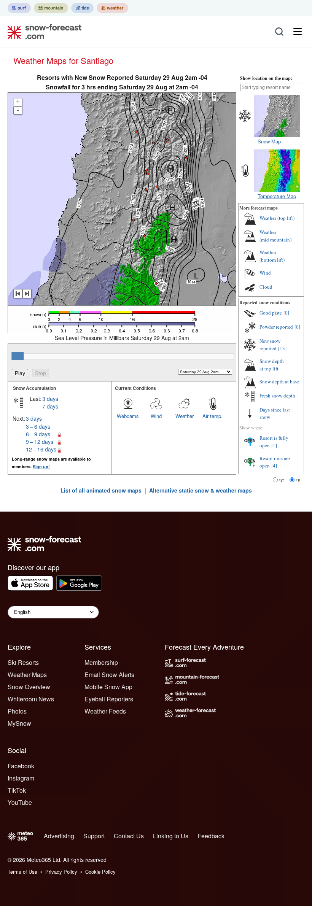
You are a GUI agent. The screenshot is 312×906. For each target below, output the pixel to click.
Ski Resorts (23, 662)
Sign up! (41, 466)
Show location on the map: (266, 78)
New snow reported (269, 344)
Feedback (210, 835)
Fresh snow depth (277, 395)
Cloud (265, 286)
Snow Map (269, 141)
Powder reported (276, 326)
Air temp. (212, 416)
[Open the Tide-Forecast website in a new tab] (82, 8)
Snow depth (271, 365)
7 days (50, 406)
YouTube (20, 802)
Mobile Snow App (108, 686)
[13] (282, 348)
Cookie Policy (100, 871)
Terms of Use (22, 871)
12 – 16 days (41, 449)
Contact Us (129, 835)
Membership (101, 662)
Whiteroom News (31, 699)
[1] (274, 445)
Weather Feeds (105, 711)
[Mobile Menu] (297, 31)
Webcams (128, 416)
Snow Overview (29, 686)
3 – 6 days (38, 426)
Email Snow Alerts (109, 674)
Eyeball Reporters (108, 699)
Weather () (276, 218)
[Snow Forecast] (42, 31)
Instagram (21, 778)
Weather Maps (27, 674)
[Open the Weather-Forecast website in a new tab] (112, 8)
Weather (184, 416)
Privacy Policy (61, 871)
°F (298, 480)
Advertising (59, 835)
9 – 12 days (39, 441)
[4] (274, 465)
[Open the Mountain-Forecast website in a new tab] (51, 8)
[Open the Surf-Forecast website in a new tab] (19, 8)
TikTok (17, 790)
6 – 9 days (38, 434)
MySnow (19, 723)
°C (281, 480)
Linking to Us (170, 835)
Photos (17, 711)
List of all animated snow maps (101, 490)
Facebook (21, 765)
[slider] (17, 356)
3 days (50, 398)
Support (94, 835)
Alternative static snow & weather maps (200, 490)
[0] (286, 312)
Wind (156, 416)
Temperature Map (277, 196)
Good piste (270, 312)
